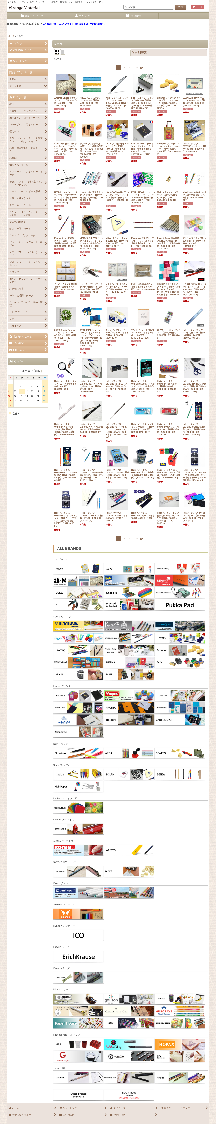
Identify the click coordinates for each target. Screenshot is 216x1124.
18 (136, 67)
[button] (184, 16)
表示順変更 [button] (141, 52)
